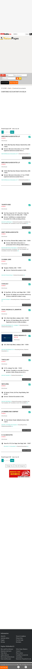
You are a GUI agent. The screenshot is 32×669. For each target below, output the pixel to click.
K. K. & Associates (7, 435)
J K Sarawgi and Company (9, 411)
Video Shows (4, 653)
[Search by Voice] (17, 78)
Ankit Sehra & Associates (9, 232)
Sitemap (3, 642)
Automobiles (19, 657)
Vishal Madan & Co (20, 335)
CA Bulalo (4, 284)
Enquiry (3, 640)
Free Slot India (19, 640)
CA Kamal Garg (6, 259)
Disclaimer (18, 642)
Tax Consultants (4, 223)
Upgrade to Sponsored (26, 157)
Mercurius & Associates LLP (10, 136)
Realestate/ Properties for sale (23, 659)
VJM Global (5, 384)
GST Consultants (12, 223)
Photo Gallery (19, 653)
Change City (9, 466)
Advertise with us (5, 638)
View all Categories (20, 466)
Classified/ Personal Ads (22, 655)
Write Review (4, 140)
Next (12, 132)
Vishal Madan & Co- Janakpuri (11, 309)
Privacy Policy (19, 638)
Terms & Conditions (21, 636)
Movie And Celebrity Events (7, 657)
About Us (3, 636)
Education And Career (6, 651)
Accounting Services (22, 247)
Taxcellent (5, 360)
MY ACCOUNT (5, 82)
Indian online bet (5, 655)
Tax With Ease (6, 204)
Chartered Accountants (24, 153)
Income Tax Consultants (21, 223)
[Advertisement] (16, 16)
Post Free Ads (14, 82)
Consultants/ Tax (26, 222)
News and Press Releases (7, 649)
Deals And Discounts (6, 659)
